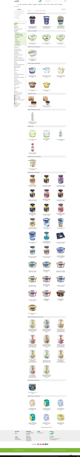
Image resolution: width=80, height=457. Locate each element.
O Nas (16, 432)
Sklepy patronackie (28, 439)
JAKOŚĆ (44, 4)
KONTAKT (52, 4)
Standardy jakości (17, 438)
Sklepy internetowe (28, 440)
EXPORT (56, 4)
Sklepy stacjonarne (28, 438)
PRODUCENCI (35, 4)
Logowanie (27, 435)
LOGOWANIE (60, 4)
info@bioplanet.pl (54, 439)
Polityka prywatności (40, 432)
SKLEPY (48, 4)
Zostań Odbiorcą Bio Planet (30, 432)
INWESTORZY (40, 4)
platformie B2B (59, 450)
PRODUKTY (30, 4)
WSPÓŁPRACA (24, 4)
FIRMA (21, 4)
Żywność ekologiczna (18, 439)
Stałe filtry (19, 9)
